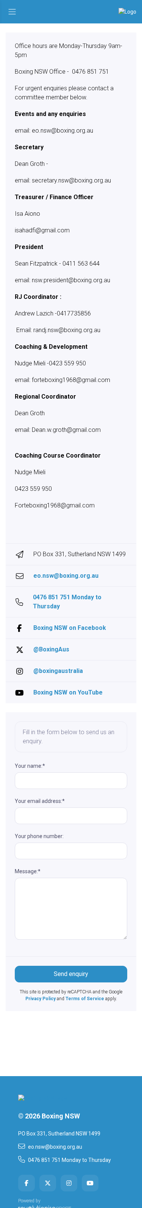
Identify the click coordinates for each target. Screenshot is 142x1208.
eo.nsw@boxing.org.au (65, 575)
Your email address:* (40, 801)
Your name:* (30, 766)
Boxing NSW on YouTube (68, 692)
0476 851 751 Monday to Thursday (67, 602)
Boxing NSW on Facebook (69, 627)
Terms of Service (85, 998)
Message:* (28, 871)
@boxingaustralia (58, 670)
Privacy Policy (40, 998)
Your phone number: (39, 836)
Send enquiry (71, 974)
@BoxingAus (51, 649)
